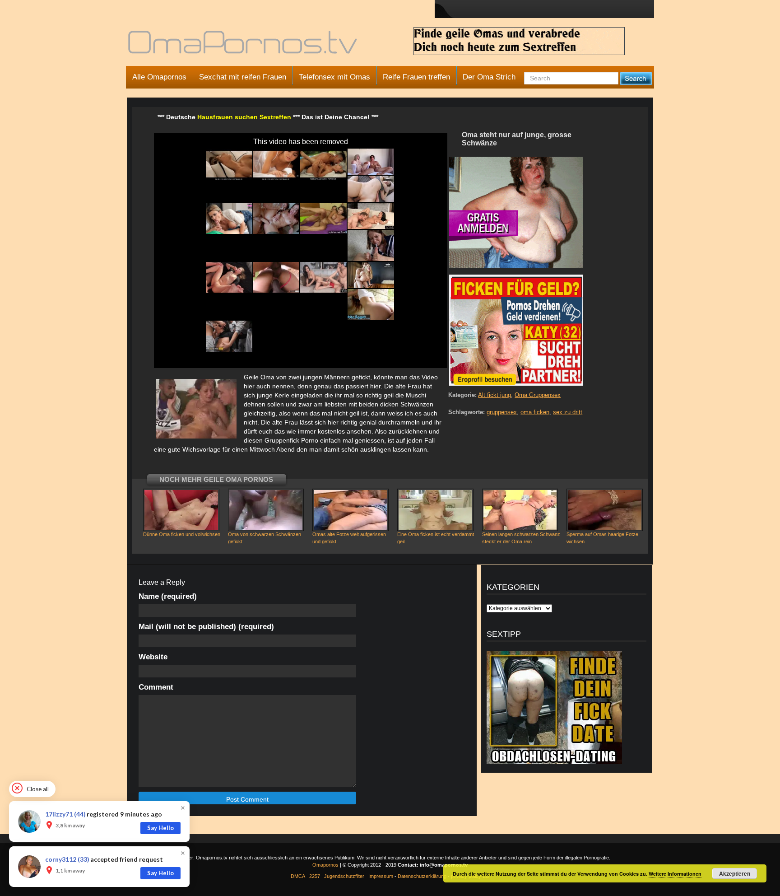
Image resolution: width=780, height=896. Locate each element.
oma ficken (534, 412)
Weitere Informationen (675, 873)
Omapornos (325, 865)
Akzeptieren (734, 873)
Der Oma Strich (489, 77)
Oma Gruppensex (538, 395)
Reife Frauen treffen (416, 77)
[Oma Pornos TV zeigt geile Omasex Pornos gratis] (243, 46)
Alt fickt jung (494, 395)
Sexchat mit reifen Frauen (242, 77)
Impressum (380, 876)
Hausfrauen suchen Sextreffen (244, 117)
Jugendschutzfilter (344, 876)
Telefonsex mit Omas (334, 77)
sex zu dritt (567, 412)
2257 (314, 876)
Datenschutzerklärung (422, 876)
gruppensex (502, 412)
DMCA (298, 876)
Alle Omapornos (159, 77)
